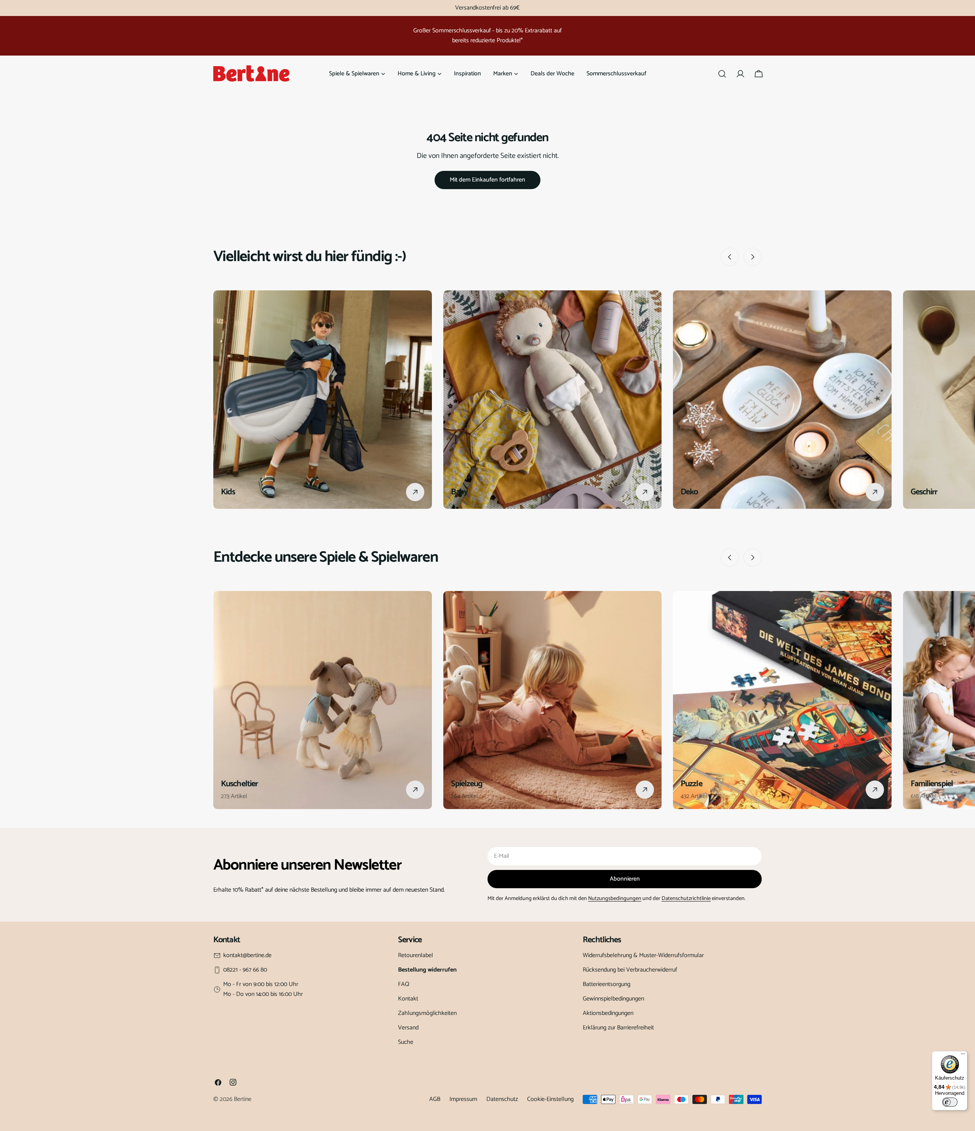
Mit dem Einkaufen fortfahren (487, 180)
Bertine (242, 1099)
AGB (434, 1099)
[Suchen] (722, 73)
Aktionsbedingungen (608, 1013)
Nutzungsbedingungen (614, 898)
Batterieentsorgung (606, 984)
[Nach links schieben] (730, 257)
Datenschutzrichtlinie (686, 898)
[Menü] (962, 1055)
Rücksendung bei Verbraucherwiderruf (630, 970)
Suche (405, 1042)
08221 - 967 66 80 (245, 970)
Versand (408, 1028)
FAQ (403, 984)
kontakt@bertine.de (247, 956)
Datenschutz (502, 1099)
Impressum (463, 1099)
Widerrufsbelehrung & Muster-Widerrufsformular (643, 955)
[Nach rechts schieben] (752, 257)
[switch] (949, 1102)
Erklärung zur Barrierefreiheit (618, 1028)
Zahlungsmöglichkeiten (427, 1013)
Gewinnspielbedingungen (613, 999)
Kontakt (408, 999)
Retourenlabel (415, 955)
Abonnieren (625, 879)
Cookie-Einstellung (550, 1099)
